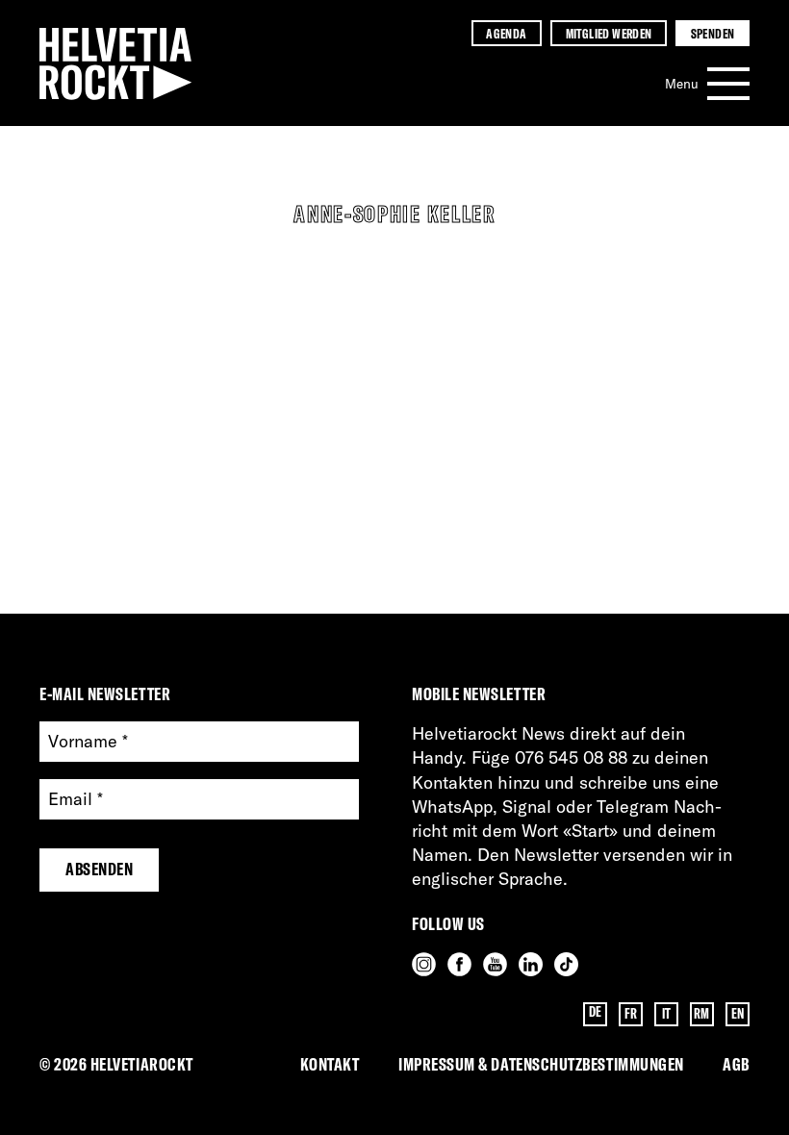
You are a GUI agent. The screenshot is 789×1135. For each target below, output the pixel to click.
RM (702, 1013)
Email (75, 800)
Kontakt (330, 1064)
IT (667, 1013)
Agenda (506, 33)
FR (631, 1013)
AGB (736, 1064)
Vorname (88, 742)
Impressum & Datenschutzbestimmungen (541, 1064)
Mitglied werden (609, 33)
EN (738, 1013)
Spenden (713, 33)
